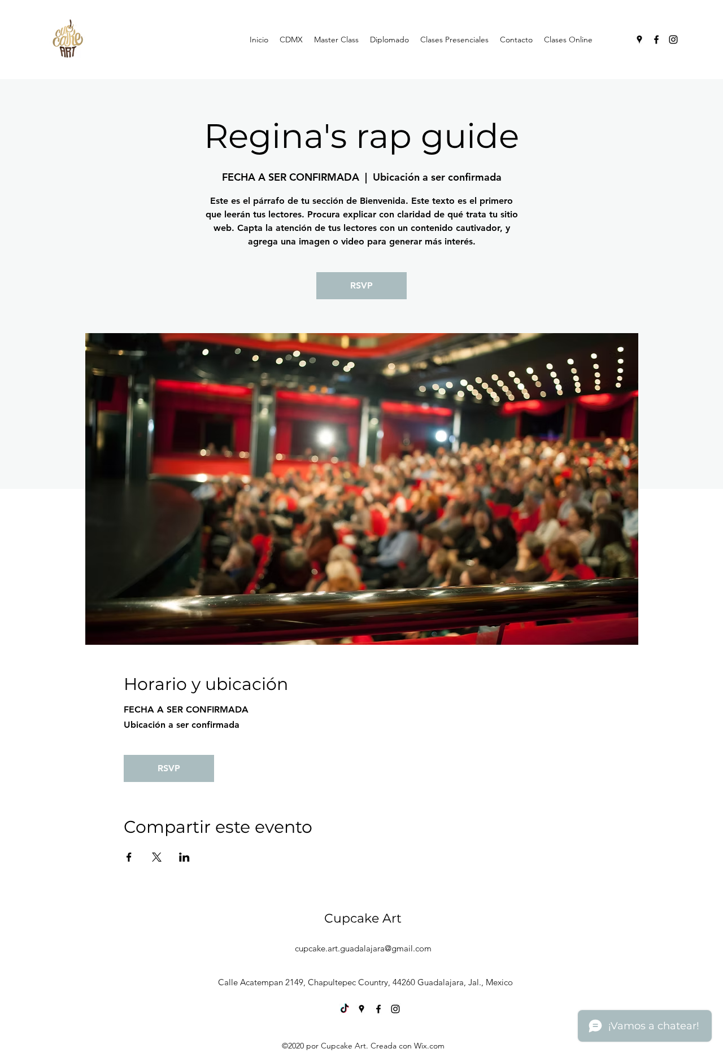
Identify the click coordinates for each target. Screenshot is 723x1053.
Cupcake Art (363, 918)
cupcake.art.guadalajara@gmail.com (363, 948)
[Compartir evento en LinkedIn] (184, 857)
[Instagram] (673, 39)
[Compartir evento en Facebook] (129, 857)
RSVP (361, 285)
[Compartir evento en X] (156, 857)
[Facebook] (656, 39)
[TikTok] (344, 1009)
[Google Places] (639, 39)
